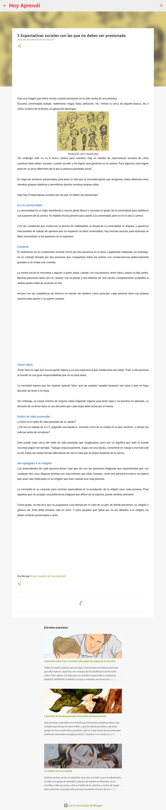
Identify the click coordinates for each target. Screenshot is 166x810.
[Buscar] (45, 6)
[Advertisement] (83, 74)
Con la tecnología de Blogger (85, 805)
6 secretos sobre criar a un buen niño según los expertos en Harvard (79, 661)
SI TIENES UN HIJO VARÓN (58, 771)
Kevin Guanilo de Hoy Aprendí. (48, 576)
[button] (19, 46)
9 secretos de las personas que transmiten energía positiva (75, 716)
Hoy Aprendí (24, 5)
